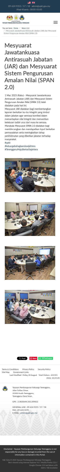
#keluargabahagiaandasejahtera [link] (20, 146)
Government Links (21, 372)
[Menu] (56, 22)
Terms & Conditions (10, 369)
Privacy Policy (28, 369)
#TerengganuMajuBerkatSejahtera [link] (21, 150)
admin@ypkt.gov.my (41, 6)
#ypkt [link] (7, 143)
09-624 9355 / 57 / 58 (19, 6)
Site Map (5, 372)
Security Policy (44, 369)
